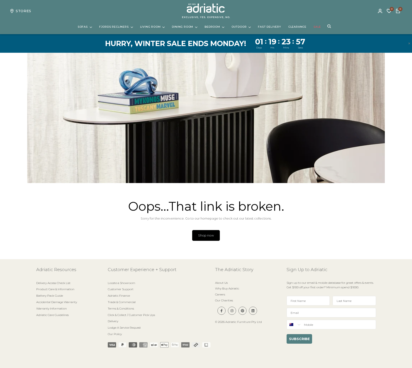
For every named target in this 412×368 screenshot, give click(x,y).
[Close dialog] (293, 138)
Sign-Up (272, 216)
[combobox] (220, 216)
